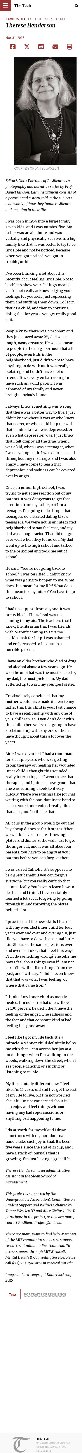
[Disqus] (41, 1365)
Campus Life (15, 19)
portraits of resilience (47, 19)
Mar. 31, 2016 (14, 37)
